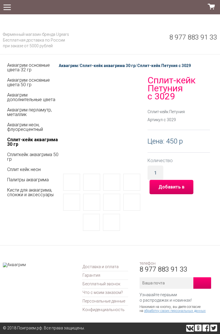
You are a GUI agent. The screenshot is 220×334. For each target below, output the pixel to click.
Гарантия (91, 275)
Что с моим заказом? (102, 292)
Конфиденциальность (103, 309)
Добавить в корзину (171, 189)
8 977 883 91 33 (193, 37)
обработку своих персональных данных (175, 311)
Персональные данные (103, 301)
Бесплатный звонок (101, 284)
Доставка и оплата (100, 266)
